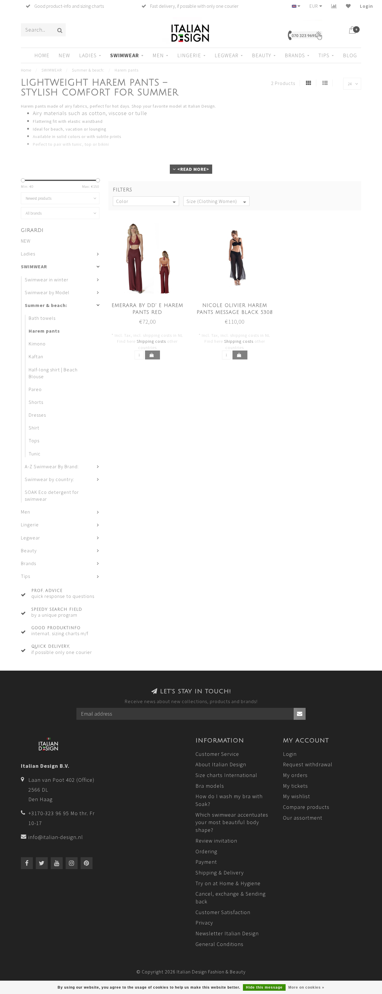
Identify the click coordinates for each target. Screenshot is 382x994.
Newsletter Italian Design (227, 933)
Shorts (36, 402)
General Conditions (219, 944)
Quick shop (150, 304)
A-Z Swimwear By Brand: (52, 466)
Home (42, 55)
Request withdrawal (307, 764)
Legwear (226, 55)
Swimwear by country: (49, 479)
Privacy (204, 922)
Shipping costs (151, 341)
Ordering (206, 851)
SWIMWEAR (124, 55)
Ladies (88, 55)
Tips (323, 55)
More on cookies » (306, 987)
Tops (34, 440)
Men (158, 55)
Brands (295, 55)
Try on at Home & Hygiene (228, 883)
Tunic (35, 454)
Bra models (209, 785)
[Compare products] (334, 6)
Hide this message (264, 987)
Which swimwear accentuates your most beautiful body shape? (231, 822)
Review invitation (216, 840)
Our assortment (302, 817)
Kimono (37, 344)
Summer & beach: (46, 305)
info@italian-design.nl (55, 837)
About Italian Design (220, 764)
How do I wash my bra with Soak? (229, 800)
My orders (295, 775)
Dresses (37, 415)
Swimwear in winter (46, 280)
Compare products (306, 807)
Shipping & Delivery (219, 872)
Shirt (34, 428)
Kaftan (36, 356)
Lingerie (189, 55)
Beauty (261, 55)
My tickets (295, 785)
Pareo (35, 389)
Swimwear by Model (47, 292)
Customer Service (217, 753)
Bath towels (42, 318)
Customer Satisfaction (222, 912)
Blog (350, 55)
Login (366, 6)
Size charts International (226, 775)
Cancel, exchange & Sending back (230, 897)
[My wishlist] (348, 6)
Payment (206, 861)
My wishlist (296, 796)
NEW (64, 55)
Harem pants (44, 331)
